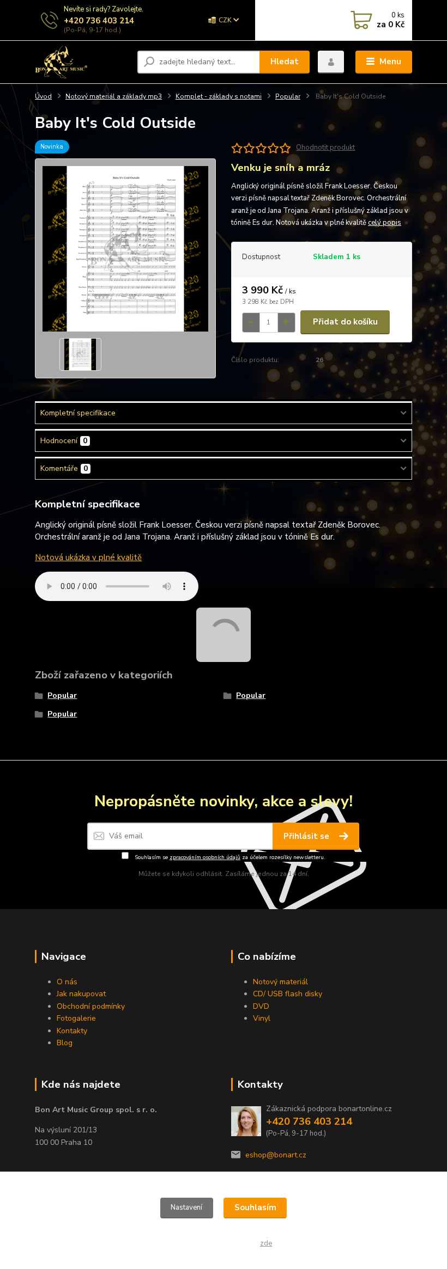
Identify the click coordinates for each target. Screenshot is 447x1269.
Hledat (284, 61)
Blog (65, 1043)
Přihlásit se (307, 836)
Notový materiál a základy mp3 (113, 96)
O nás (67, 982)
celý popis (384, 223)
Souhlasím (255, 1207)
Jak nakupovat (81, 994)
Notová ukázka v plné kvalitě (88, 557)
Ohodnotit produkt (325, 147)
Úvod (43, 96)
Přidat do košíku (345, 321)
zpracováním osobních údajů (205, 857)
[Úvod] (82, 62)
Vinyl (261, 1018)
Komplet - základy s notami (219, 96)
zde (266, 1243)
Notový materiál (280, 982)
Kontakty (72, 1031)
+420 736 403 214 (99, 20)
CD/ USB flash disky (287, 994)
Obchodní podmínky (91, 1006)
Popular (287, 96)
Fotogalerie (76, 1018)
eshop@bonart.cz (275, 1155)
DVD (261, 1006)
